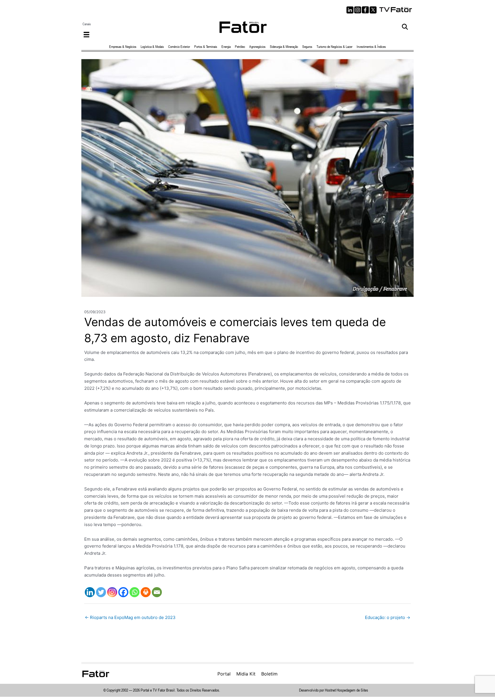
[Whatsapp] (134, 592)
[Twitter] (101, 592)
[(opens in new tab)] (396, 9)
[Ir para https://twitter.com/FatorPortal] (373, 9)
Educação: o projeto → (387, 617)
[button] (405, 27)
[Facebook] (123, 592)
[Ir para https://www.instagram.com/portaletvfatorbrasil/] (357, 9)
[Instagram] (112, 592)
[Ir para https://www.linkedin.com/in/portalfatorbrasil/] (349, 9)
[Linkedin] (90, 592)
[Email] (157, 592)
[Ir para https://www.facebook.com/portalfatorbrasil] (365, 9)
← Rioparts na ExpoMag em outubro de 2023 (130, 617)
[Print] (146, 592)
